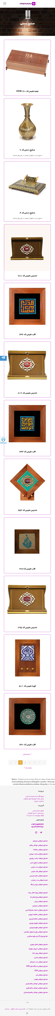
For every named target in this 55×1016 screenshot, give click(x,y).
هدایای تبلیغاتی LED (40, 971)
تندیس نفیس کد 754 (27, 510)
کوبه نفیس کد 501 (27, 686)
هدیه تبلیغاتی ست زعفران (39, 880)
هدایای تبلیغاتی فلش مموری (38, 944)
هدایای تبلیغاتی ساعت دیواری (38, 854)
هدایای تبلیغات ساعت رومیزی (38, 858)
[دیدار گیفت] (27, 4)
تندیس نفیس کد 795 (27, 627)
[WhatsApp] (27, 1013)
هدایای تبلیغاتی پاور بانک (39, 953)
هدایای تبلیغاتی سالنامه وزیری (38, 919)
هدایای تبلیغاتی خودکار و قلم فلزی (36, 988)
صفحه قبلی (26, 754)
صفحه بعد (29, 768)
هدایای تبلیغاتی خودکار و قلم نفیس (36, 984)
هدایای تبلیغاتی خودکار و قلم (38, 845)
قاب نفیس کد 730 (27, 745)
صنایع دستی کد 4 (27, 213)
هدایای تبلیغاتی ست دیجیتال (38, 962)
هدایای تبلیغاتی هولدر (40, 979)
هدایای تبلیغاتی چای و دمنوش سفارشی (35, 932)
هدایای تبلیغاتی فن (41, 975)
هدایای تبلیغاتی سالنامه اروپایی (38, 914)
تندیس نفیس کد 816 (27, 393)
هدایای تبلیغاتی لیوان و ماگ (38, 884)
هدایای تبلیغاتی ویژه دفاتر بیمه (37, 893)
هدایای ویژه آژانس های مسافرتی (37, 936)
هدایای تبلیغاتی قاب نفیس (39, 871)
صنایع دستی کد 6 (27, 150)
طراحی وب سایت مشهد (17, 1009)
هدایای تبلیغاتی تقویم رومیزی (38, 923)
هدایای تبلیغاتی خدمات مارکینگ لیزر (36, 910)
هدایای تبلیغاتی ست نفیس (39, 867)
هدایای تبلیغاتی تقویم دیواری (38, 927)
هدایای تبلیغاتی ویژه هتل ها (38, 897)
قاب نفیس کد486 (27, 569)
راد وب (7, 1009)
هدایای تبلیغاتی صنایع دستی (38, 863)
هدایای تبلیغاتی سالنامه (40, 850)
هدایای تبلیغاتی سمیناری (39, 906)
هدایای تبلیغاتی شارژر (40, 957)
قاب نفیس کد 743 (27, 452)
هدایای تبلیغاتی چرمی (40, 901)
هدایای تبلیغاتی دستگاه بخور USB (36, 966)
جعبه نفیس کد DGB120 (27, 91)
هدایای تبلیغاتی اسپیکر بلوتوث (38, 949)
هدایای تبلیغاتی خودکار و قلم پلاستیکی (35, 992)
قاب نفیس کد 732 (27, 334)
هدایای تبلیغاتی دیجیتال (40, 841)
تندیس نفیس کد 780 (27, 276)
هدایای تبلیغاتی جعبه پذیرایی (38, 876)
